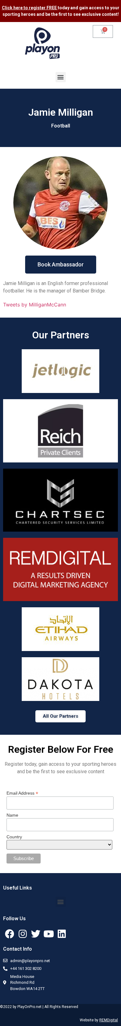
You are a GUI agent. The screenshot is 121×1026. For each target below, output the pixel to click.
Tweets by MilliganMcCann (34, 304)
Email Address (22, 793)
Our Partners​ (60, 335)
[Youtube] (48, 933)
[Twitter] (35, 933)
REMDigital (108, 1020)
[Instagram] (22, 933)
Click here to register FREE (30, 7)
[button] (61, 77)
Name (12, 815)
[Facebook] (9, 933)
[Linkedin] (61, 933)
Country (14, 837)
